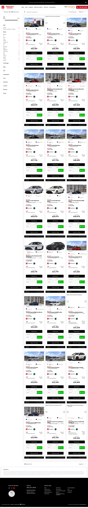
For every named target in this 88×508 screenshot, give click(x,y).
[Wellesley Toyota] (10, 7)
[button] (43, 23)
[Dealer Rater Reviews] (69, 7)
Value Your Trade (34, 64)
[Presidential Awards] (13, 493)
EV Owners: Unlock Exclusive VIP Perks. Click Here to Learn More (42, 2)
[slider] (4, 20)
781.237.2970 (82, 7)
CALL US (27, 68)
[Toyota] (3, 7)
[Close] (86, 2)
